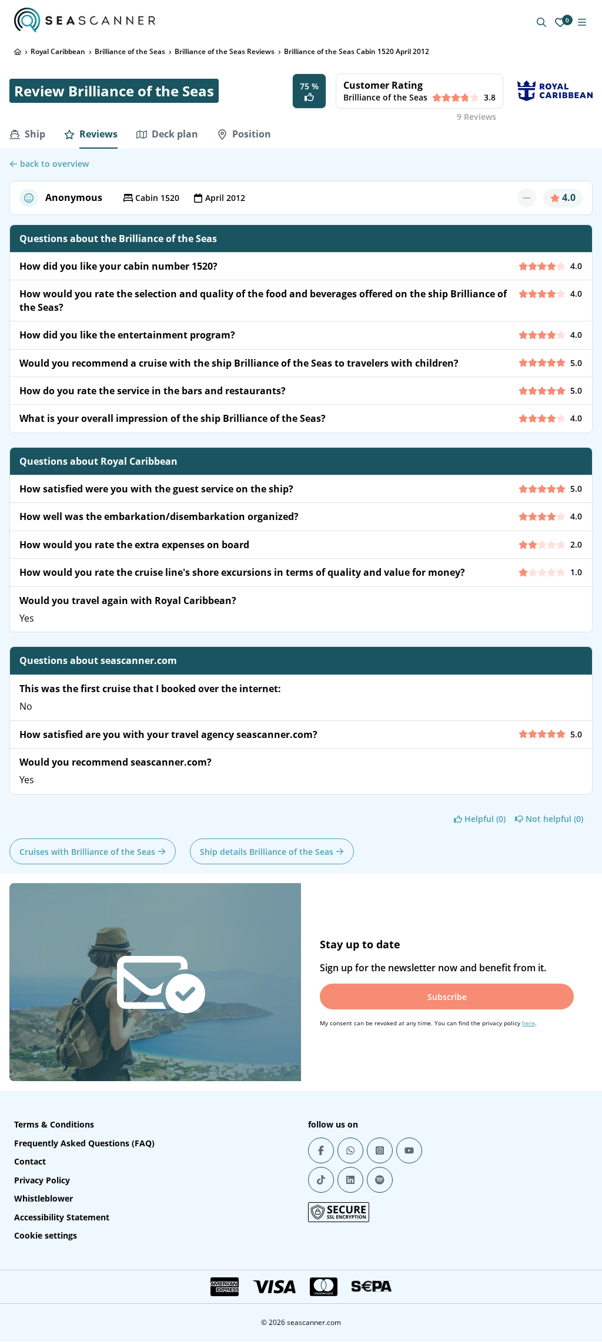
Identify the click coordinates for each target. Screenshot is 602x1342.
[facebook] (321, 1150)
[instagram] (380, 1150)
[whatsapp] (350, 1150)
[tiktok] (321, 1180)
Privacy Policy (42, 1180)
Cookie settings (45, 1235)
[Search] (541, 22)
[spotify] (380, 1180)
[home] (17, 51)
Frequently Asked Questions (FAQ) (84, 1143)
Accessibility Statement (61, 1217)
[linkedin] (350, 1180)
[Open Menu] (582, 22)
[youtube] (409, 1150)
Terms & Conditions (54, 1124)
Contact (30, 1161)
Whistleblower (43, 1198)
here (528, 1023)
